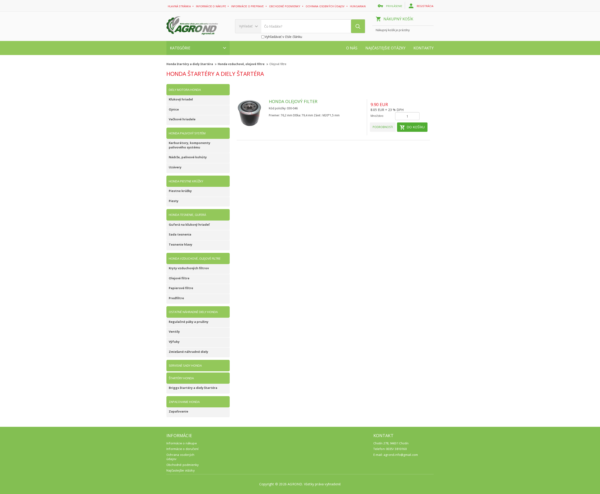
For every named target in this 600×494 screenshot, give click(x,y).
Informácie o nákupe (211, 6)
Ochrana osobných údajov (325, 6)
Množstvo (377, 116)
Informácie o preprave (247, 6)
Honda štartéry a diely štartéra (190, 64)
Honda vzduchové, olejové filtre (241, 64)
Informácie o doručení (182, 449)
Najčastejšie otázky (385, 48)
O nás (351, 48)
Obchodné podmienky (285, 6)
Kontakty (423, 48)
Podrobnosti (383, 127)
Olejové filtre (277, 64)
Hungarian (358, 6)
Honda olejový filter (293, 101)
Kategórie (180, 48)
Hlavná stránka (179, 6)
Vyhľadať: (246, 26)
